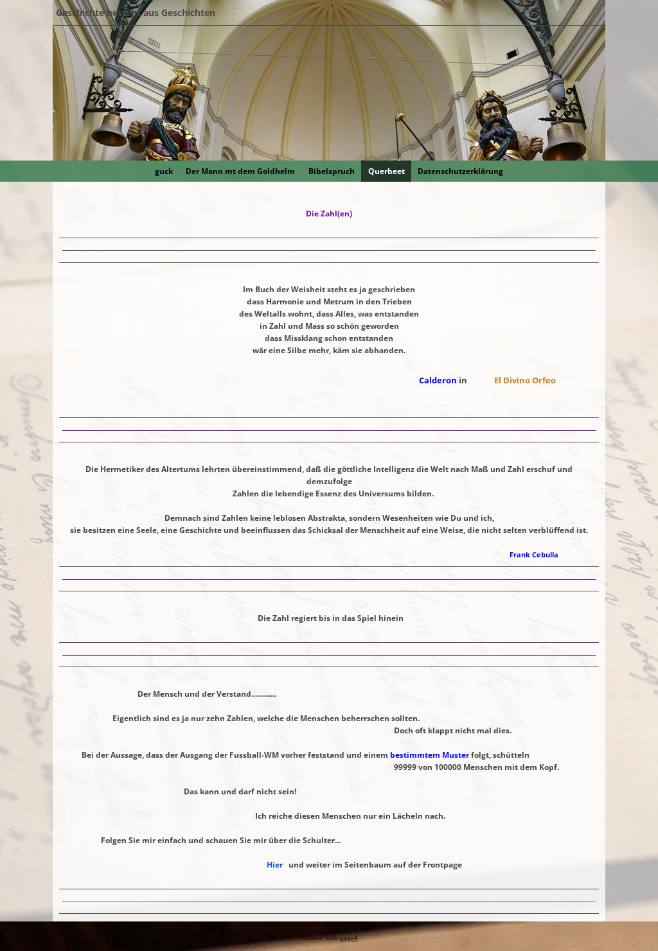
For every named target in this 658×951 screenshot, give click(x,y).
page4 (349, 937)
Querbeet (386, 171)
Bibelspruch (331, 171)
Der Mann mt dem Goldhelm (240, 171)
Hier (275, 864)
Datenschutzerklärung (460, 171)
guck (164, 171)
